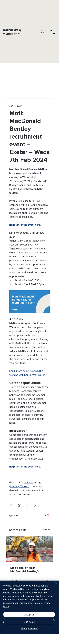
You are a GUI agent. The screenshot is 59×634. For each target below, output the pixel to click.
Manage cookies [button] (29, 628)
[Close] (54, 585)
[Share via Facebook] (10, 505)
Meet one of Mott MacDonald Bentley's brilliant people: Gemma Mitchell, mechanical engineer (27, 569)
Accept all (29, 614)
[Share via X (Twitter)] (18, 505)
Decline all (29, 621)
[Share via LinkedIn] (27, 505)
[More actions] (48, 106)
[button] (42, 31)
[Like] (52, 31)
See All (46, 529)
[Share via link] (35, 505)
